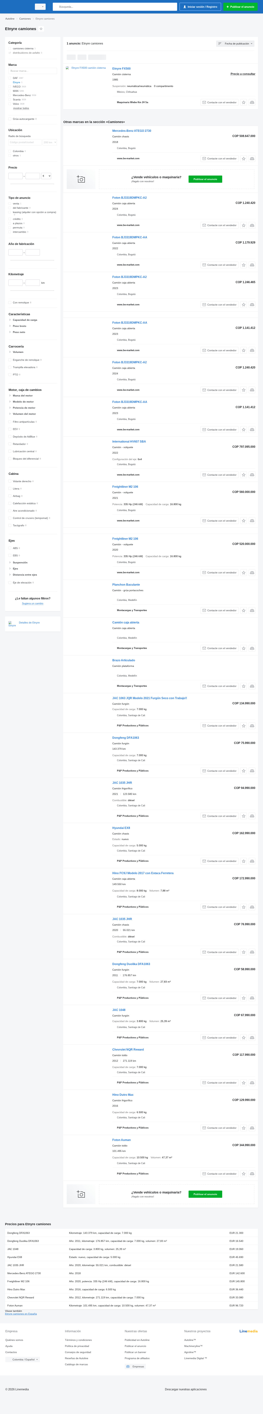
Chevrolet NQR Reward (128, 1049)
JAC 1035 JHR (122, 782)
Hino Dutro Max (122, 1094)
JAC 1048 (118, 1009)
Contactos (11, 1352)
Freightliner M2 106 (125, 486)
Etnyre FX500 (121, 68)
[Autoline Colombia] (17, 7)
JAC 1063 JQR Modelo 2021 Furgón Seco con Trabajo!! (149, 698)
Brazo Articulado (123, 660)
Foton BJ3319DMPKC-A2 (129, 197)
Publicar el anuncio (205, 179)
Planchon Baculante (126, 584)
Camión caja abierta (125, 622)
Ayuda (9, 1346)
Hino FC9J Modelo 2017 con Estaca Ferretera (143, 873)
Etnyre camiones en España (21, 1313)
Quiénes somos (14, 1340)
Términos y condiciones (78, 1340)
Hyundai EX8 (121, 827)
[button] (243, 102)
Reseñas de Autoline (76, 1358)
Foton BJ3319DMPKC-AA (129, 237)
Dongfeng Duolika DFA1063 (131, 964)
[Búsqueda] (56, 6)
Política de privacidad (77, 1346)
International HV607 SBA (129, 441)
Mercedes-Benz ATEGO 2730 (131, 130)
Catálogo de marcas (76, 1364)
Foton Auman (121, 1139)
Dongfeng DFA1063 (125, 737)
